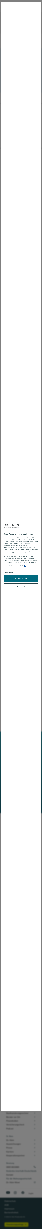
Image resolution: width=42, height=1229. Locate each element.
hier (25, 566)
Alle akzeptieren (21, 578)
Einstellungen (8, 572)
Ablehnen (21, 586)
